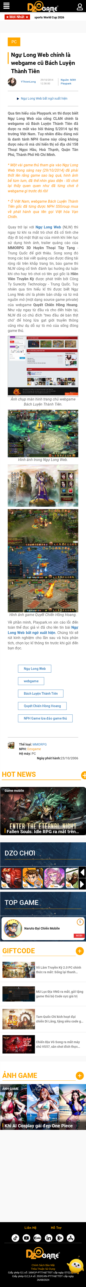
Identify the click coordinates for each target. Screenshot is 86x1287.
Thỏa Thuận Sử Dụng (43, 1268)
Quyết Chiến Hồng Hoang (42, 706)
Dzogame (34, 749)
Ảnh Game (19, 1075)
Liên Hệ (30, 1228)
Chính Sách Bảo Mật (43, 1265)
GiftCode (18, 951)
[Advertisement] (43, 1177)
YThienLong (28, 81)
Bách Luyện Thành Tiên (41, 693)
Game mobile (14, 790)
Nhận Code (53, 970)
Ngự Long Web (35, 669)
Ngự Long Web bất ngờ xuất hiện (44, 98)
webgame (31, 681)
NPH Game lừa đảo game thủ (45, 718)
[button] (82, 884)
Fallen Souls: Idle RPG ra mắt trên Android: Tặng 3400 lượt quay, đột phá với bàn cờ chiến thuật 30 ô (45, 832)
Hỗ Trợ (56, 1228)
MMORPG (40, 744)
